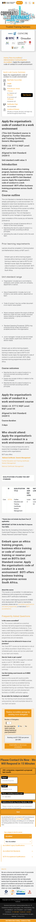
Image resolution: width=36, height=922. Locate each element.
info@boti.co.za (33, 3)
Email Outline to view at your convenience (18, 746)
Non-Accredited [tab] (10, 841)
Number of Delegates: (12, 719)
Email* (4, 786)
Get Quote (27, 95)
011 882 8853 (15, 912)
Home (6, 58)
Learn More (16, 888)
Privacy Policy (20, 819)
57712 (10, 499)
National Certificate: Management (13, 466)
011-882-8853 (29, 3)
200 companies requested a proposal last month (17, 771)
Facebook (22, 912)
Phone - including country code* (12, 793)
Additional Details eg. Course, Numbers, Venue (17, 802)
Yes (20, 726)
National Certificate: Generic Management (16, 458)
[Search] (26, 3)
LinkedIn (28, 912)
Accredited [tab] (9, 836)
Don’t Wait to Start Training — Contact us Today (18, 920)
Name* (4, 777)
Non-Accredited (15, 58)
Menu (18, 2)
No (26, 726)
